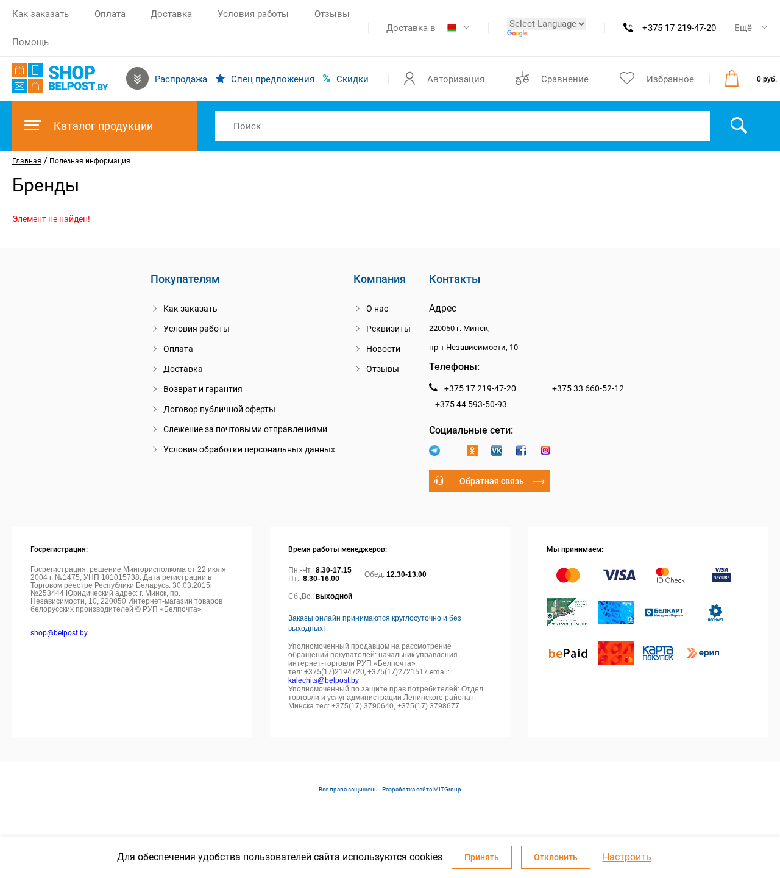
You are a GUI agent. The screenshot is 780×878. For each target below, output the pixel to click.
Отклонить (556, 857)
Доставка (171, 14)
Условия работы (253, 14)
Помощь (30, 42)
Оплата (110, 14)
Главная (26, 161)
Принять (481, 857)
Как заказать (40, 14)
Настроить (627, 857)
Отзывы (332, 14)
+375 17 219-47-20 (679, 28)
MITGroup (447, 789)
